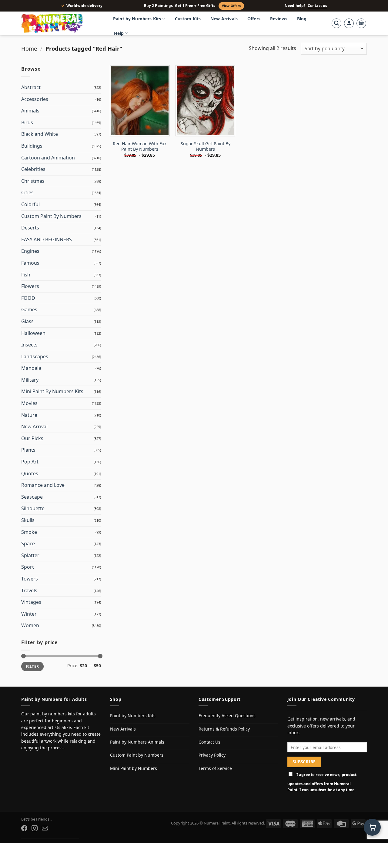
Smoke (29, 532)
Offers (253, 19)
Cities (27, 192)
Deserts (30, 227)
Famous (30, 262)
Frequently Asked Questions (227, 715)
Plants (28, 450)
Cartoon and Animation (48, 157)
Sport (27, 567)
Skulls (28, 520)
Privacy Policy (212, 755)
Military (29, 379)
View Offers (231, 6)
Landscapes (34, 356)
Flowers (30, 286)
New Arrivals (224, 19)
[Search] (336, 23)
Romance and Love (43, 485)
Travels (29, 590)
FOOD (28, 298)
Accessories (34, 99)
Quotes (29, 473)
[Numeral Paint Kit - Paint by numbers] (60, 23)
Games (29, 309)
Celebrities (33, 169)
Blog (302, 19)
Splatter (30, 555)
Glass (27, 321)
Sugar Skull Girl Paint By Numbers (205, 146)
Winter (29, 614)
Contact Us (209, 742)
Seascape (32, 496)
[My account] (349, 23)
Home (29, 48)
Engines (30, 251)
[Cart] (361, 23)
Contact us (317, 5)
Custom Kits (188, 19)
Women (30, 625)
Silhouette (33, 508)
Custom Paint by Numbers (136, 755)
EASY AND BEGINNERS (46, 239)
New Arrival (34, 426)
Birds (27, 122)
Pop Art (29, 461)
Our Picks (32, 438)
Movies (29, 403)
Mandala (31, 368)
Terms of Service (215, 768)
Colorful (30, 204)
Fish (25, 274)
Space (28, 543)
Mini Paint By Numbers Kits (52, 391)
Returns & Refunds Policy (224, 729)
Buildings (31, 145)
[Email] (45, 828)
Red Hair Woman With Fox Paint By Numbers (140, 146)
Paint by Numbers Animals (137, 742)
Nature (29, 415)
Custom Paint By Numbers (51, 216)
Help (119, 33)
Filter (32, 666)
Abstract (31, 87)
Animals (30, 110)
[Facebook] (24, 828)
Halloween (33, 333)
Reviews (278, 19)
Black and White (39, 134)
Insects (29, 344)
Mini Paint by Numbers (133, 768)
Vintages (31, 602)
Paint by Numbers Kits (137, 19)
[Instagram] (35, 828)
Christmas (33, 181)
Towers (29, 578)
